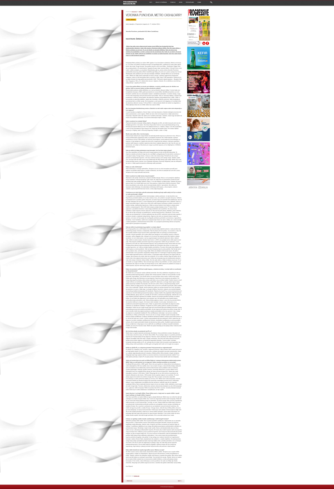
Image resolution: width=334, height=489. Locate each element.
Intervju (133, 19)
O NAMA (199, 2)
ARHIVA (180, 2)
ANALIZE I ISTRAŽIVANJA (161, 2)
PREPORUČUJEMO (190, 2)
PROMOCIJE (173, 2)
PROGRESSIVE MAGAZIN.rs (130, 3)
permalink (136, 476)
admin (140, 11)
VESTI (151, 2)
